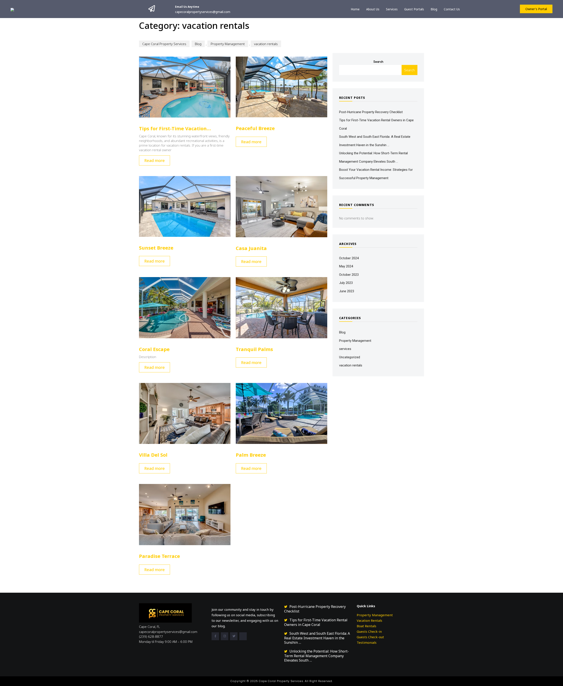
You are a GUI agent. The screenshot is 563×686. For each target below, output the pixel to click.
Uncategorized (349, 357)
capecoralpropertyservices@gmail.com (202, 12)
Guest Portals (414, 9)
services (345, 349)
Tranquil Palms (254, 349)
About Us (372, 9)
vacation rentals (266, 44)
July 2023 (346, 283)
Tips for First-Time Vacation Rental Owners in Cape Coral (315, 622)
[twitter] (234, 636)
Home (355, 9)
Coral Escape (154, 349)
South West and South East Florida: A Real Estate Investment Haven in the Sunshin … (317, 638)
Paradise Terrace (159, 556)
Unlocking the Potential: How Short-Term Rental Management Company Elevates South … (316, 655)
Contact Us (452, 9)
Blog (434, 9)
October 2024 (349, 258)
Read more (154, 160)
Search (378, 62)
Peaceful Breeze (255, 128)
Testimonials (367, 642)
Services (392, 9)
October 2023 (349, 275)
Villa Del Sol (153, 454)
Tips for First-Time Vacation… (175, 128)
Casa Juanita (251, 248)
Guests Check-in (369, 631)
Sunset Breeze (156, 247)
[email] (243, 636)
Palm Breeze (251, 454)
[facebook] (215, 636)
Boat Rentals (366, 626)
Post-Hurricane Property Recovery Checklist (371, 112)
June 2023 (346, 291)
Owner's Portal (536, 9)
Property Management (228, 44)
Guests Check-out (370, 637)
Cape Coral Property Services (164, 44)
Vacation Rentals (369, 620)
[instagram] (224, 636)
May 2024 (346, 266)
